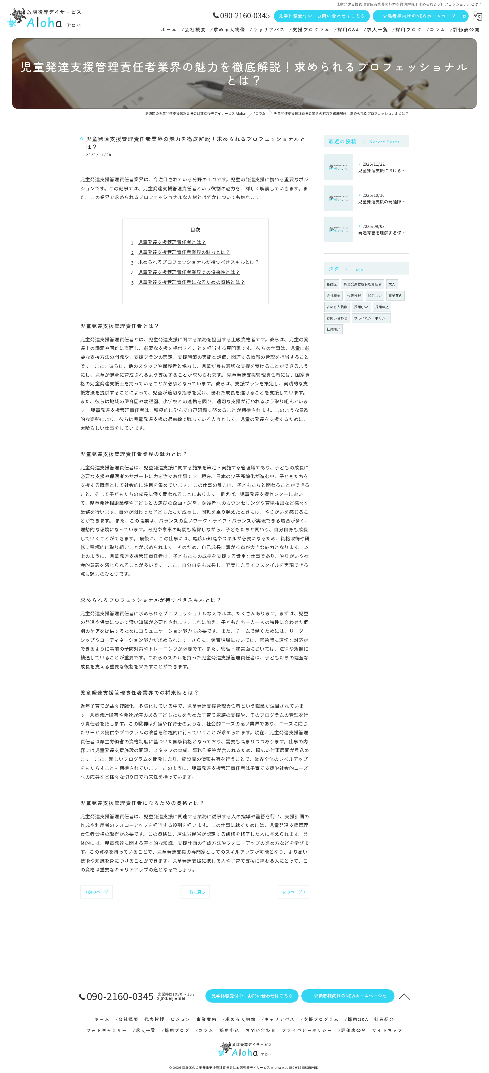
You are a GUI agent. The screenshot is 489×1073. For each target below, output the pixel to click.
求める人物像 (337, 306)
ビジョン (375, 295)
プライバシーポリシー (371, 318)
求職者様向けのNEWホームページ (419, 16)
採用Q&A (361, 306)
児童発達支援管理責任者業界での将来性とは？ (189, 272)
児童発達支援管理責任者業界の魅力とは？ (184, 252)
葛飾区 (332, 284)
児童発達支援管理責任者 (363, 284)
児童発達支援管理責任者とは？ (172, 242)
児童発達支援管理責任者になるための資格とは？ (191, 281)
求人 (392, 284)
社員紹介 (333, 329)
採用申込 (382, 306)
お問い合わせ (337, 318)
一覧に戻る (195, 892)
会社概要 (333, 295)
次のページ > (294, 892)
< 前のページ (96, 892)
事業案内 (395, 295)
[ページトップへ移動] (404, 996)
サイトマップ (387, 1030)
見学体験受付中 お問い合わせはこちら (322, 16)
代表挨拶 (354, 295)
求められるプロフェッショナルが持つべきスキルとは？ (199, 261)
